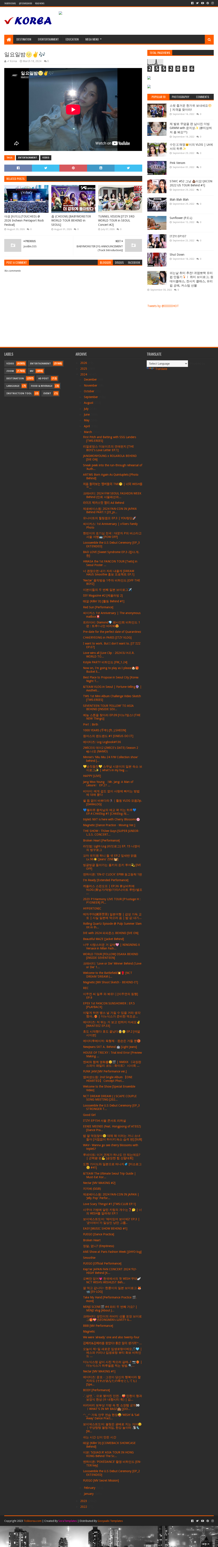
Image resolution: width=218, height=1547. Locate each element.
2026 (84, 363)
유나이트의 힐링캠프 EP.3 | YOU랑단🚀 (109, 518)
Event (47, 393)
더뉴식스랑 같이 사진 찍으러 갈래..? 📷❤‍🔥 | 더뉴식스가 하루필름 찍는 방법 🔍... (112, 1363)
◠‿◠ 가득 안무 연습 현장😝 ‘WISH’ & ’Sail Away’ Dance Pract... (111, 1416)
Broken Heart (91, 1240)
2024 (84, 374)
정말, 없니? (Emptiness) (98, 1246)
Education (72, 39)
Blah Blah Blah (179, 199)
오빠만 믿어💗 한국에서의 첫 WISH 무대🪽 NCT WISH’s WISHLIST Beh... (112, 1280)
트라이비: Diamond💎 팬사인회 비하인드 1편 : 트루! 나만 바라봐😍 (111, 624)
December (91, 379)
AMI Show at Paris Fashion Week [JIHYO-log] (112, 1251)
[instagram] (212, 3)
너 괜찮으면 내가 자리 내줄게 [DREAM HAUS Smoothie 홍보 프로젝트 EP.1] (108, 572)
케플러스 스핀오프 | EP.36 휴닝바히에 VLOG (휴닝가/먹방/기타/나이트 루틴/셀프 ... (112, 889)
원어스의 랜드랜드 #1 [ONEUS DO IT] (108, 736)
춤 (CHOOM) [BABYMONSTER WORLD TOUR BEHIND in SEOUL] (71, 220)
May (87, 420)
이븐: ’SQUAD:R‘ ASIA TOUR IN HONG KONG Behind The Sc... (108, 1454)
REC (86, 988)
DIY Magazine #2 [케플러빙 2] (103, 595)
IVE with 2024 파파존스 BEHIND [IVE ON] (110, 933)
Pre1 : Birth (90, 724)
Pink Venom (177, 163)
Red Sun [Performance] (98, 607)
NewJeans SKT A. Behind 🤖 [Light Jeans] (110, 1047)
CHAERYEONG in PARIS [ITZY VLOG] (107, 637)
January (89, 1493)
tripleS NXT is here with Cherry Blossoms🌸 (111, 819)
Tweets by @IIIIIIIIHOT (163, 306)
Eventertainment (48, 39)
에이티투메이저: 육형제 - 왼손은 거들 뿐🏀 (112, 1041)
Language (12, 386)
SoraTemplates (67, 1520)
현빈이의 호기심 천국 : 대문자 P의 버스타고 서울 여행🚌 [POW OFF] (112, 535)
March (88, 432)
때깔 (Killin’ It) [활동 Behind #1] (103, 601)
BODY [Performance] (96, 1390)
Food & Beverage (41, 386)
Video (45, 157)
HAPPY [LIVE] (92, 776)
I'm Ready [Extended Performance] (105, 880)
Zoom (10, 371)
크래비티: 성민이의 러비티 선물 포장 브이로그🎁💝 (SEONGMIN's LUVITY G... (112, 1318)
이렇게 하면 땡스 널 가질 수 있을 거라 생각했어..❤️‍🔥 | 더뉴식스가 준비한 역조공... (112, 1014)
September (91, 397)
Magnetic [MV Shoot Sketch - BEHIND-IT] (110, 982)
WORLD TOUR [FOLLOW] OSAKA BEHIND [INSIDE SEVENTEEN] (110, 955)
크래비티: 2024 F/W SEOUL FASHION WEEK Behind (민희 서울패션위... (112, 495)
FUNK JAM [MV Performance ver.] (105, 1071)
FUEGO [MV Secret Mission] (101, 1480)
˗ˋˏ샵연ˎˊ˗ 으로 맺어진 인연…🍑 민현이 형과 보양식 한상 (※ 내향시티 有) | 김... (112, 1397)
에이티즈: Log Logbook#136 (102, 742)
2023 (84, 1501)
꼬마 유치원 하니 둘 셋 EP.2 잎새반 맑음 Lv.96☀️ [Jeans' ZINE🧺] (110, 857)
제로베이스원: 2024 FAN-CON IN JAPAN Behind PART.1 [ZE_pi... (109, 510)
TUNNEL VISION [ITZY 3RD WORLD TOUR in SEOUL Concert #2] (116, 220)
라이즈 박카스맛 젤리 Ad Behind (103, 502)
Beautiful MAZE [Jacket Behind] (103, 939)
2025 (84, 368)
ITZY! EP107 (178, 236)
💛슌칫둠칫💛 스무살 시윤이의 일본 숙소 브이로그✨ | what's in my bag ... (112, 768)
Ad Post (43, 378)
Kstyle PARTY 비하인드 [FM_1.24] (105, 662)
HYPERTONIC (92, 908)
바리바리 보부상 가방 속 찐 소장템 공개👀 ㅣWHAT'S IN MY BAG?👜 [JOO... (111, 1407)
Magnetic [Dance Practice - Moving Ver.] (109, 825)
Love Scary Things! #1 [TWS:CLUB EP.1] (109, 1204)
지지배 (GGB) (92, 1188)
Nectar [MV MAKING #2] (99, 1183)
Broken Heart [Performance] (101, 840)
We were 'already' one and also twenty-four (111, 1337)
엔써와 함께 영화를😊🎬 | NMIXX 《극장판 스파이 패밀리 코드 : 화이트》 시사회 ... (112, 1063)
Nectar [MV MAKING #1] (99, 1371)
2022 (84, 1506)
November (91, 385)
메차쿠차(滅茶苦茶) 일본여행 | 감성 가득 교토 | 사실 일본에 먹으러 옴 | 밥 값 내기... (112, 916)
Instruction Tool (19, 393)
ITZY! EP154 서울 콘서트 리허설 (104, 1120)
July (86, 408)
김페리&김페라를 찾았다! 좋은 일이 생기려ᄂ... (112, 1343)
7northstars (10, 3)
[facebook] (192, 3)
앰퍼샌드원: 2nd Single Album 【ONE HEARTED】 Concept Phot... (107, 1078)
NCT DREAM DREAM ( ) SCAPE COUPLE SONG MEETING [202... (110, 1097)
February (90, 1487)
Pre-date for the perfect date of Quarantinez (112, 631)
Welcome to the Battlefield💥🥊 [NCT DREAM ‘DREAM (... (107, 974)
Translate (161, 369)
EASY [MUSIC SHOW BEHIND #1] (105, 1228)
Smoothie (89, 1257)
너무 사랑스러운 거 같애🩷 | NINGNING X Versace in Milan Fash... (111, 946)
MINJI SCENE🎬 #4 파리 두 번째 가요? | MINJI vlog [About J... (110, 1308)
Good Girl (89, 1115)
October (89, 391)
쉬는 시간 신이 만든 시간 (99, 1437)
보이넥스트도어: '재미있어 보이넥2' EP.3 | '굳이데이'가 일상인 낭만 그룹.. (111, 1220)
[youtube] (202, 3)
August (89, 402)
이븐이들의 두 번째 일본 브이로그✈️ (107, 589)
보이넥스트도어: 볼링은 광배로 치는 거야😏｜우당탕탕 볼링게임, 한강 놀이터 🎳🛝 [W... (112, 1427)
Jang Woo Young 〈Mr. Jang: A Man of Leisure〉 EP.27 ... (108, 783)
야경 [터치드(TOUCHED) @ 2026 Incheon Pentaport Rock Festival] (24, 220)
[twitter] (197, 3)
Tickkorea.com (33, 1520)
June (87, 414)
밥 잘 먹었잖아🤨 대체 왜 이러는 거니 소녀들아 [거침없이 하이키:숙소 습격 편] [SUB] (112, 1137)
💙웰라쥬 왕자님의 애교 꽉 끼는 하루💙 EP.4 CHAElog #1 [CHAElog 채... (109, 811)
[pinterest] (208, 3)
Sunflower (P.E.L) (181, 218)
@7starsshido (25, 3)
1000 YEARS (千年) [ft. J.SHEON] (104, 730)
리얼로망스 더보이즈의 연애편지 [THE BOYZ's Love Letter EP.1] (108, 448)
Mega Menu (92, 39)
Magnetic (89, 1331)
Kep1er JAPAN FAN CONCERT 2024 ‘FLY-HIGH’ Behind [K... (110, 1271)
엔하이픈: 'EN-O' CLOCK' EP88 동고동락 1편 (112, 874)
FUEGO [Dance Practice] (98, 1234)
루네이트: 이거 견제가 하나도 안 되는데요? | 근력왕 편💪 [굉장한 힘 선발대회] (111, 1156)
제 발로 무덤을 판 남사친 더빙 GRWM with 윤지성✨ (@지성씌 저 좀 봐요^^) (191, 128)
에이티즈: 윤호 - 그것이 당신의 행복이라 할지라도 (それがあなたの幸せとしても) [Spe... (112, 1380)
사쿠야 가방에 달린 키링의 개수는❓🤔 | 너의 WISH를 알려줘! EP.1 (112, 1211)
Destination (23, 39)
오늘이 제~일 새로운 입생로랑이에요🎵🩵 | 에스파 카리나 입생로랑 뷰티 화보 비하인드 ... (112, 1352)
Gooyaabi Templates (110, 1520)
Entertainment (27, 157)
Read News (39, 3)
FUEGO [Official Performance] (102, 1263)
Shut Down (177, 254)
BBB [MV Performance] (98, 1325)
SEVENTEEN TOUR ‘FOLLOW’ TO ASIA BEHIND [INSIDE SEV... (108, 707)
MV (31, 371)
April (87, 426)
